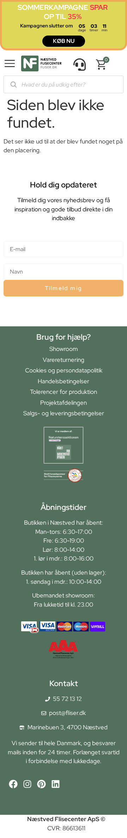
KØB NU (63, 41)
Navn (10, 260)
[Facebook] (13, 784)
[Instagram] (27, 784)
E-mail (12, 238)
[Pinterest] (41, 784)
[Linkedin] (55, 784)
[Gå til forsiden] (41, 65)
